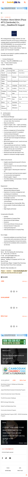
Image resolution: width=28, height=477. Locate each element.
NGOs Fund (4, 316)
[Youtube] (10, 458)
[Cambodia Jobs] (13, 3)
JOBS (2, 281)
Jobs (20, 468)
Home (2, 17)
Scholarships (8, 470)
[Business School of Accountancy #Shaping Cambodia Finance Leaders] (14, 13)
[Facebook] (2, 458)
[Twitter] (6, 458)
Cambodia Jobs (8, 17)
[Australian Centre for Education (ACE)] (14, 9)
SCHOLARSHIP (5, 297)
